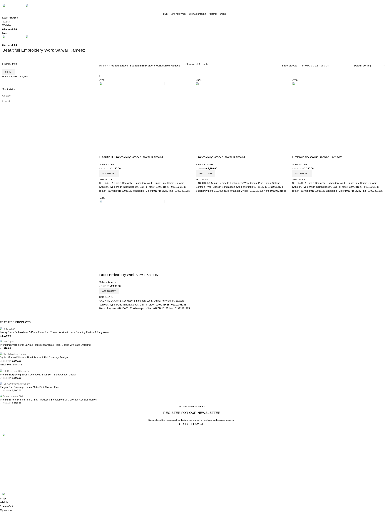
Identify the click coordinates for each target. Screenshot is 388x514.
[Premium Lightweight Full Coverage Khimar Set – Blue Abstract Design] (15, 371)
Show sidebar (290, 65)
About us (201, 441)
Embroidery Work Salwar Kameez (220, 157)
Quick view (111, 151)
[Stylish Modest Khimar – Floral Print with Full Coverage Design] (13, 354)
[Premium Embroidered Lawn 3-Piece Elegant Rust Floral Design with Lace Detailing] (8, 341)
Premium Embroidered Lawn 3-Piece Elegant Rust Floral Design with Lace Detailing (45, 345)
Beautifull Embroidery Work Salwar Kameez (131, 157)
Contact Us (202, 447)
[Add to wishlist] (119, 151)
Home (102, 65)
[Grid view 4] (347, 65)
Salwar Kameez (107, 164)
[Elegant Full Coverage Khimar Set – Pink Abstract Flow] (15, 383)
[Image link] (13, 437)
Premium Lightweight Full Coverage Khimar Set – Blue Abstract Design (38, 374)
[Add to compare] (103, 151)
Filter (8, 72)
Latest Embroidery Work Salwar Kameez (129, 275)
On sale (6, 95)
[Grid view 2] (336, 65)
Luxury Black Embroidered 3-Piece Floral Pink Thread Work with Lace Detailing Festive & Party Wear (54, 332)
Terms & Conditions (206, 464)
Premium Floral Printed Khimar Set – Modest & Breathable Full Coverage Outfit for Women (48, 399)
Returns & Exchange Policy (211, 452)
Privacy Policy (204, 458)
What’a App (299, 452)
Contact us (299, 458)
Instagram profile (302, 447)
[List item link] (48, 466)
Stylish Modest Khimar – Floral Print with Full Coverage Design (34, 357)
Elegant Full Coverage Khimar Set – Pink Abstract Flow (29, 387)
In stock (6, 101)
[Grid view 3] (342, 65)
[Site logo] (14, 7)
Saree (102, 452)
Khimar (103, 447)
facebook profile (301, 441)
